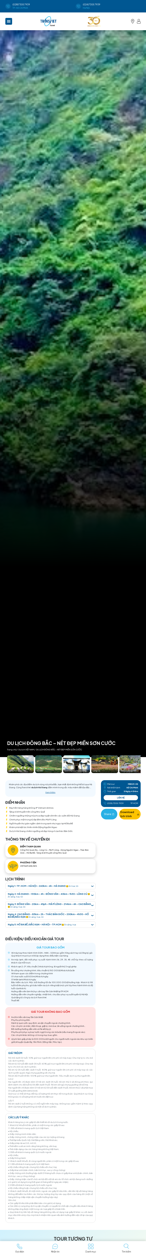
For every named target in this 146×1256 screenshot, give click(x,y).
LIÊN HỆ (121, 797)
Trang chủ (11, 749)
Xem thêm (50, 792)
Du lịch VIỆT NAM (26, 749)
